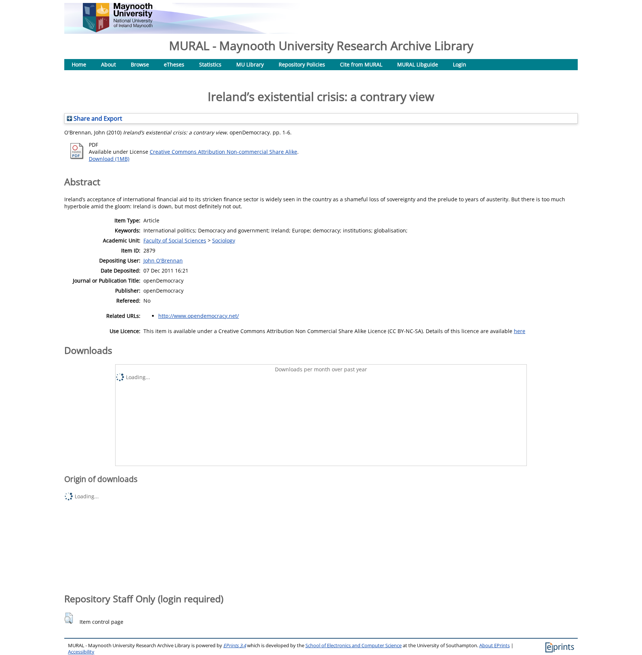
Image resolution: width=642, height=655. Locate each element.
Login (459, 64)
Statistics (210, 64)
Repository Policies (302, 64)
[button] (68, 618)
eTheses (174, 64)
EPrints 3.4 (234, 645)
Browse (140, 64)
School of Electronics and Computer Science (353, 645)
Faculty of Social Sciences (174, 240)
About (108, 64)
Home (79, 64)
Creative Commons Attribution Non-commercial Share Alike (223, 151)
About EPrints (494, 645)
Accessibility (81, 652)
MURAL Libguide (417, 64)
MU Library (250, 64)
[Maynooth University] (117, 30)
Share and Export (97, 118)
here (519, 331)
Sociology (223, 240)
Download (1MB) (109, 158)
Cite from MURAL (361, 64)
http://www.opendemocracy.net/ (198, 315)
